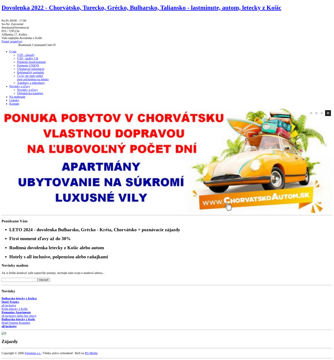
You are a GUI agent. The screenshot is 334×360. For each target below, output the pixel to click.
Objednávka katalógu (30, 93)
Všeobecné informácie (30, 69)
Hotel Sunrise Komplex (18, 323)
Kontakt (14, 103)
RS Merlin (91, 353)
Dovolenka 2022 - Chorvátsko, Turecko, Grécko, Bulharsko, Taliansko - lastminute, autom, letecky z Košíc (141, 7)
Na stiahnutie (17, 96)
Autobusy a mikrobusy (31, 82)
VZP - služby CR (27, 58)
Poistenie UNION (28, 65)
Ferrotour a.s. (33, 353)
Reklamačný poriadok (30, 72)
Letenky (14, 100)
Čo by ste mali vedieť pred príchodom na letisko (33, 77)
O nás (12, 51)
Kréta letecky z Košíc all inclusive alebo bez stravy (19, 312)
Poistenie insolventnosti (31, 62)
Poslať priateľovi (12, 41)
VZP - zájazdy (26, 55)
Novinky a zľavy (19, 86)
